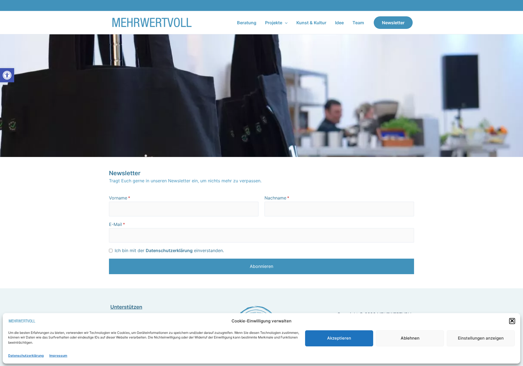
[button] (7, 75)
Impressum (58, 355)
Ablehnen (410, 337)
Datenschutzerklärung (26, 355)
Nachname (275, 198)
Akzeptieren (339, 337)
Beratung (246, 22)
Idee (339, 22)
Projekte (273, 22)
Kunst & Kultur (311, 22)
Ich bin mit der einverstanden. (169, 250)
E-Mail (115, 224)
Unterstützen (126, 307)
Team (358, 22)
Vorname (118, 198)
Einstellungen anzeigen (481, 337)
